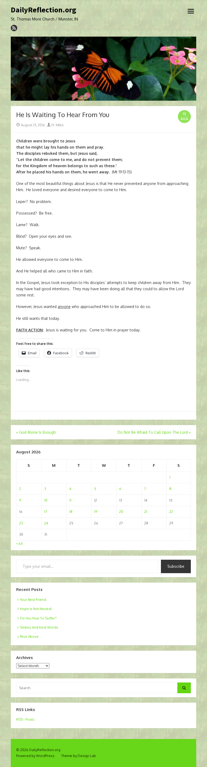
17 (45, 511)
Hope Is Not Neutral (36, 609)
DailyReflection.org (43, 10)
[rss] (14, 28)
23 (21, 523)
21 (145, 511)
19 (95, 511)
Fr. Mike (57, 125)
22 (171, 511)
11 (70, 500)
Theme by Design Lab (78, 756)
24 (46, 523)
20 (121, 511)
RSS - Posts (25, 719)
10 (45, 500)
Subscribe (175, 566)
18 (71, 511)
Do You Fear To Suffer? (38, 618)
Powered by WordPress (35, 756)
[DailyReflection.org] (103, 69)
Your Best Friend (33, 599)
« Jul (19, 543)
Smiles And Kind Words (39, 627)
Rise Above (29, 636)
